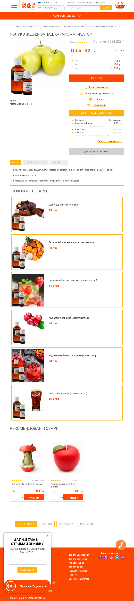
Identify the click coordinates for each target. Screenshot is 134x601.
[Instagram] (106, 557)
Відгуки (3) (59, 162)
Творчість (73, 575)
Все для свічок (76, 567)
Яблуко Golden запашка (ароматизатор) (104, 26)
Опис (15, 162)
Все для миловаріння (79, 555)
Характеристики (35, 162)
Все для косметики (78, 559)
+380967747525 (49, 3)
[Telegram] (117, 557)
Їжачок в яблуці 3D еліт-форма (27, 484)
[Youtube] (111, 557)
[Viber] (123, 557)
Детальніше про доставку (110, 141)
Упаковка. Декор (76, 563)
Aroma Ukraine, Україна (21, 104)
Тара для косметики (78, 571)
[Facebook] (100, 557)
